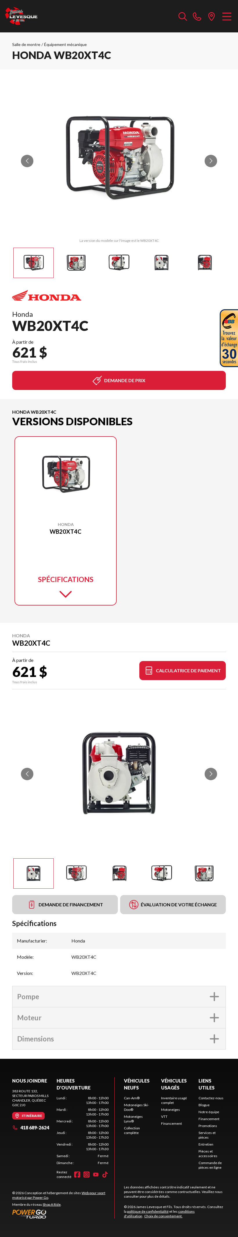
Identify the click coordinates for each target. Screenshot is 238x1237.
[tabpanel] (83, 1130)
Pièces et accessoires (208, 1153)
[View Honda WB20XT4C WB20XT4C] (33, 263)
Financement (171, 1123)
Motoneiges (170, 1109)
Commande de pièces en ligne (210, 1165)
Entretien (206, 1144)
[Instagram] (86, 1174)
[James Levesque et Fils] (21, 16)
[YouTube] (95, 1174)
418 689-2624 (34, 1127)
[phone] (197, 16)
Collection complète (132, 1130)
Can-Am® (132, 1098)
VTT (164, 1116)
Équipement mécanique (65, 44)
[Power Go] (63, 1213)
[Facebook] (77, 1174)
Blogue (204, 1105)
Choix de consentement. (163, 1216)
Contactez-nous (211, 1098)
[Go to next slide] (211, 161)
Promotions (208, 1126)
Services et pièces (207, 1135)
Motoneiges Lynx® (133, 1118)
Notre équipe (209, 1112)
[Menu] (226, 16)
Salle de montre (26, 44)
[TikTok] (105, 1174)
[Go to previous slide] (27, 161)
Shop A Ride (52, 1204)
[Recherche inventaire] (182, 16)
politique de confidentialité (148, 1211)
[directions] (211, 16)
